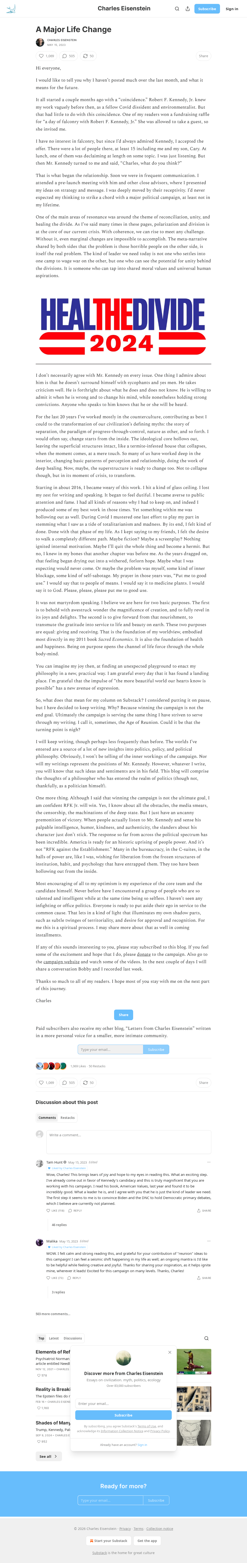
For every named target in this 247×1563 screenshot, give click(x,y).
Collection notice (159, 1528)
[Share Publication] (187, 9)
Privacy (125, 1528)
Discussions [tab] (73, 1338)
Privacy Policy (160, 1431)
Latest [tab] (54, 1338)
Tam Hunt (54, 1162)
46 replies (59, 1225)
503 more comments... (53, 1314)
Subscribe (207, 8)
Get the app (147, 1540)
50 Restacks (97, 1066)
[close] (170, 1352)
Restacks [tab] (68, 1118)
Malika (51, 1241)
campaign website (61, 961)
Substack (99, 1552)
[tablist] (56, 1118)
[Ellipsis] (209, 1162)
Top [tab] (41, 1338)
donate (144, 954)
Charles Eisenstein (62, 40)
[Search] (177, 9)
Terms (139, 1528)
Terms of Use (146, 1426)
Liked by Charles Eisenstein (69, 1168)
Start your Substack (110, 1540)
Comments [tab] (47, 1118)
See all (45, 1456)
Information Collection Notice (122, 1431)
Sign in (232, 8)
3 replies (58, 1292)
